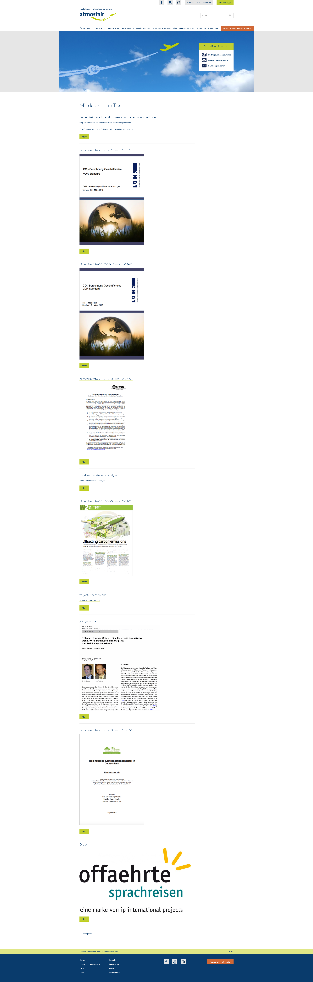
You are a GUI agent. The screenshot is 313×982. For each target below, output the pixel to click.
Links (81, 972)
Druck (83, 844)
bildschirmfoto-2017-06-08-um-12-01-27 (106, 501)
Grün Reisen (143, 28)
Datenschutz (114, 972)
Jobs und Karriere (207, 28)
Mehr (84, 137)
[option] (156, 61)
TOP (229, 951)
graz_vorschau (88, 621)
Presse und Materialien (89, 964)
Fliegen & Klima (162, 28)
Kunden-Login (225, 2)
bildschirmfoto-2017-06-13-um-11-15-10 (106, 150)
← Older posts (85, 933)
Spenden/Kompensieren (237, 28)
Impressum (114, 964)
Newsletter (206, 2)
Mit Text (96, 951)
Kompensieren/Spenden (220, 962)
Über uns (84, 28)
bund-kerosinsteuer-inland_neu (98, 475)
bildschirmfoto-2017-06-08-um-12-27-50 (106, 379)
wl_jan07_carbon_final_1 (94, 595)
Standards (99, 28)
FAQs (198, 2)
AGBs (111, 968)
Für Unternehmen (184, 28)
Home (82, 951)
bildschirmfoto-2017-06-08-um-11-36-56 (106, 730)
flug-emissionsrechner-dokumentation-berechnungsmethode (117, 117)
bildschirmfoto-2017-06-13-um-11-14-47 (106, 264)
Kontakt (190, 2)
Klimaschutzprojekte (121, 28)
